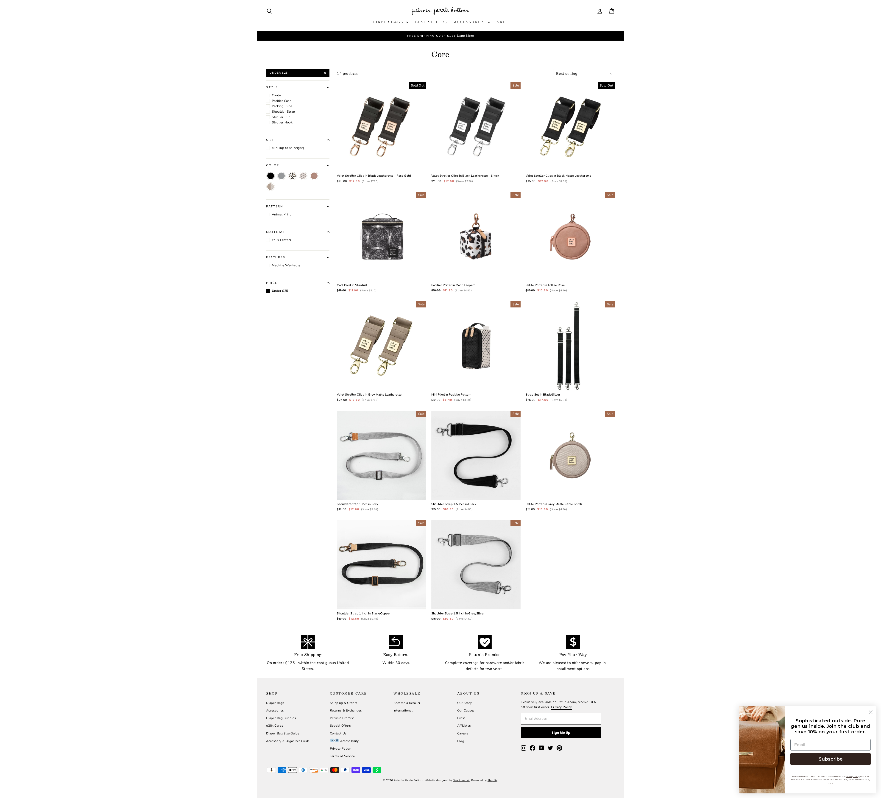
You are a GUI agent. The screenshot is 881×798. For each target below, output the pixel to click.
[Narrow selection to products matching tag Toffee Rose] (314, 176)
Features (275, 257)
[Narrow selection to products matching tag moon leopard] (292, 176)
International (403, 710)
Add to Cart (381, 155)
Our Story (464, 703)
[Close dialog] (871, 712)
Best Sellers (431, 22)
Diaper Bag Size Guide (282, 733)
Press (461, 718)
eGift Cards (274, 725)
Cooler (277, 95)
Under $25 (279, 73)
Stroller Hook (282, 122)
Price (271, 283)
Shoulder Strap (283, 111)
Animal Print (281, 214)
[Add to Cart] (419, 164)
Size (270, 140)
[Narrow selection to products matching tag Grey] (281, 176)
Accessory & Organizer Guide (288, 741)
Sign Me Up (561, 732)
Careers (463, 733)
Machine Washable (286, 265)
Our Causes (466, 710)
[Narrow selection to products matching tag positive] (303, 176)
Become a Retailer (407, 703)
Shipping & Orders (343, 703)
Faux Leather (282, 240)
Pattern (274, 206)
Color (272, 165)
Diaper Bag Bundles (281, 718)
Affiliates (464, 725)
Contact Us (338, 733)
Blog (460, 741)
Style (272, 87)
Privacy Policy (340, 748)
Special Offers (340, 725)
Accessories (470, 22)
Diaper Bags (389, 22)
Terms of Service (342, 756)
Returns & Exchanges (346, 710)
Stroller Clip (281, 117)
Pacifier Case (281, 101)
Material (275, 232)
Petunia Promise (342, 718)
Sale (502, 22)
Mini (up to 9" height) (288, 148)
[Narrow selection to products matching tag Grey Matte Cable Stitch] (271, 187)
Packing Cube (282, 106)
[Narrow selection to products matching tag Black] (271, 176)
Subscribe (831, 759)
